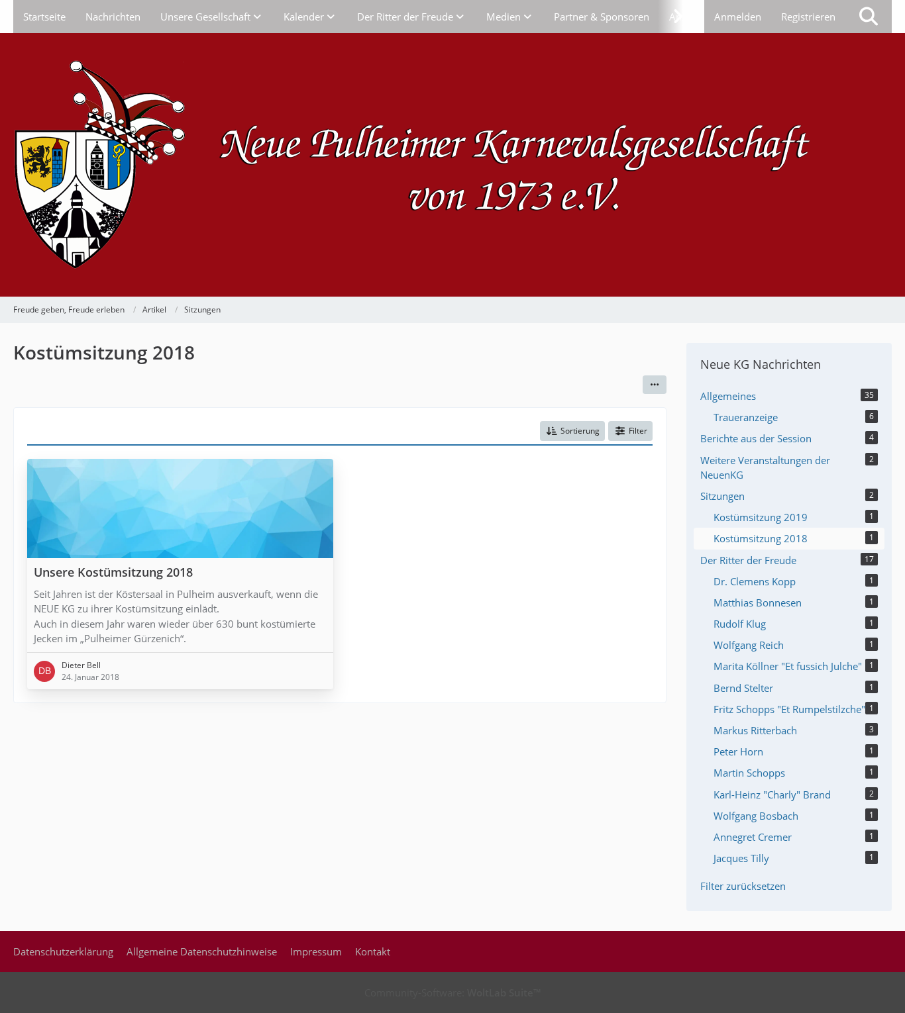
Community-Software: (452, 992)
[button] (654, 384)
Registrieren (808, 16)
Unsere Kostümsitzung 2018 (113, 572)
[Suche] (868, 16)
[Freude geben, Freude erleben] (452, 165)
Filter (638, 430)
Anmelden (737, 16)
